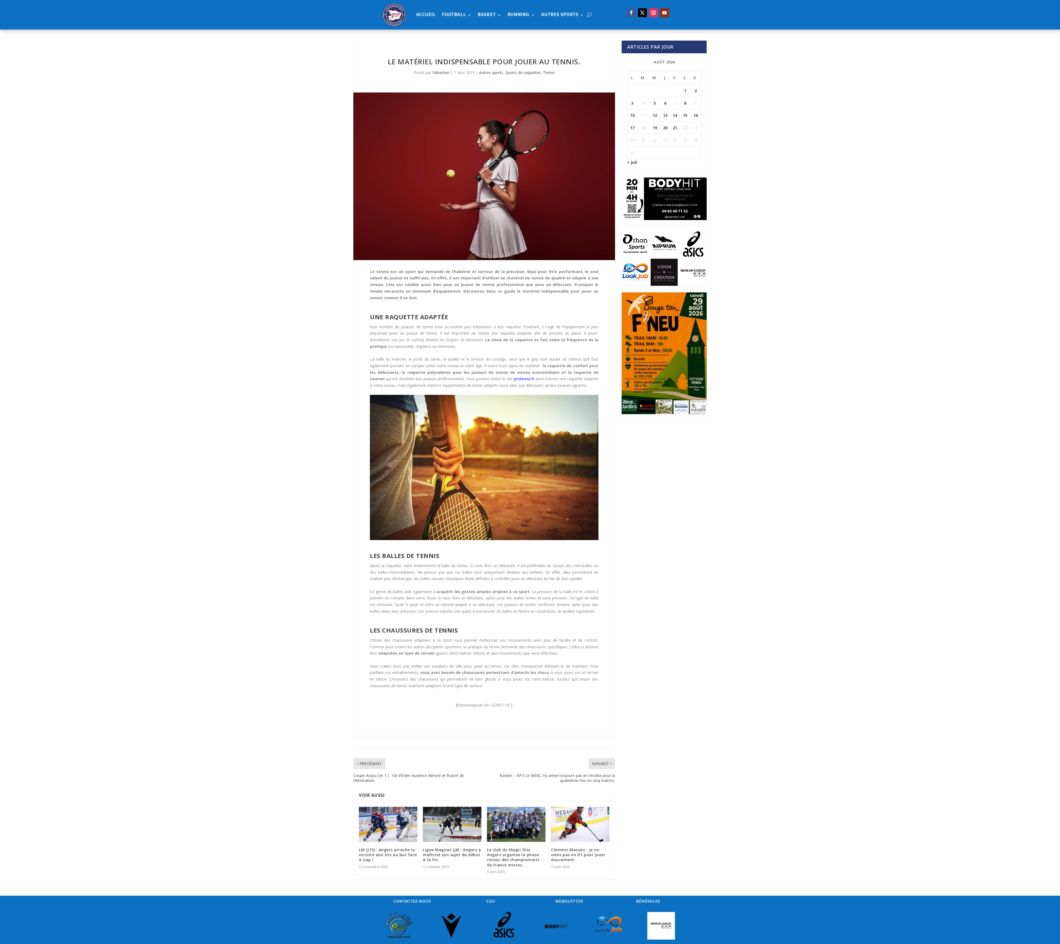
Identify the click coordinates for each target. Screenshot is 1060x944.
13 (665, 115)
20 (665, 127)
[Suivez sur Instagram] (653, 12)
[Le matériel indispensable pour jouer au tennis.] (484, 176)
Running (518, 15)
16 (695, 115)
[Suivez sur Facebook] (631, 12)
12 (655, 115)
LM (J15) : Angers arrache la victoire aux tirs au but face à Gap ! (388, 854)
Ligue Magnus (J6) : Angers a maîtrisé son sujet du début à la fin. (452, 854)
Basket (487, 15)
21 (675, 127)
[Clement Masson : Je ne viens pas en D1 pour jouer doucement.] (580, 824)
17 (632, 127)
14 (675, 115)
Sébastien (441, 72)
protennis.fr (524, 378)
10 (632, 115)
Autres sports (559, 15)
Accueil (426, 15)
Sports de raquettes (523, 72)
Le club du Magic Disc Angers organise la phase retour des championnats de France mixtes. (513, 857)
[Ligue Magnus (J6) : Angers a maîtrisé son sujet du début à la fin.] (452, 824)
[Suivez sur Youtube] (664, 12)
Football (454, 15)
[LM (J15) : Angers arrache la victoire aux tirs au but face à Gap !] (388, 824)
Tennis (549, 72)
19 (655, 127)
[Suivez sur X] (642, 12)
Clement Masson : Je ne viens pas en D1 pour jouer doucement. (578, 854)
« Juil (632, 162)
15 (685, 115)
